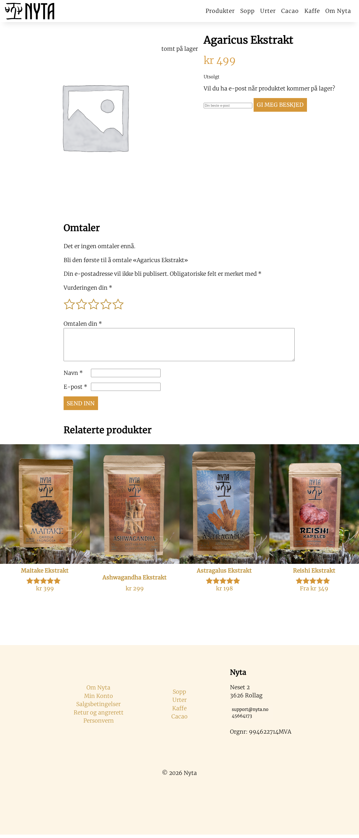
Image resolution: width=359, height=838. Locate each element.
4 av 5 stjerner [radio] (106, 301)
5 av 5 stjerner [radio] (118, 301)
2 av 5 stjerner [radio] (82, 301)
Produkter (220, 10)
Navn (73, 372)
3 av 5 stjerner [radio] (94, 301)
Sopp (247, 10)
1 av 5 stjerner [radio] (70, 301)
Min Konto (98, 695)
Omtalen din (83, 323)
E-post (75, 386)
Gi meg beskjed (280, 104)
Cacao (290, 10)
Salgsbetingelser (98, 704)
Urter (268, 10)
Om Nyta (338, 10)
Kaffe (312, 10)
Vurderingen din (88, 287)
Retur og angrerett (99, 712)
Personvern (98, 720)
